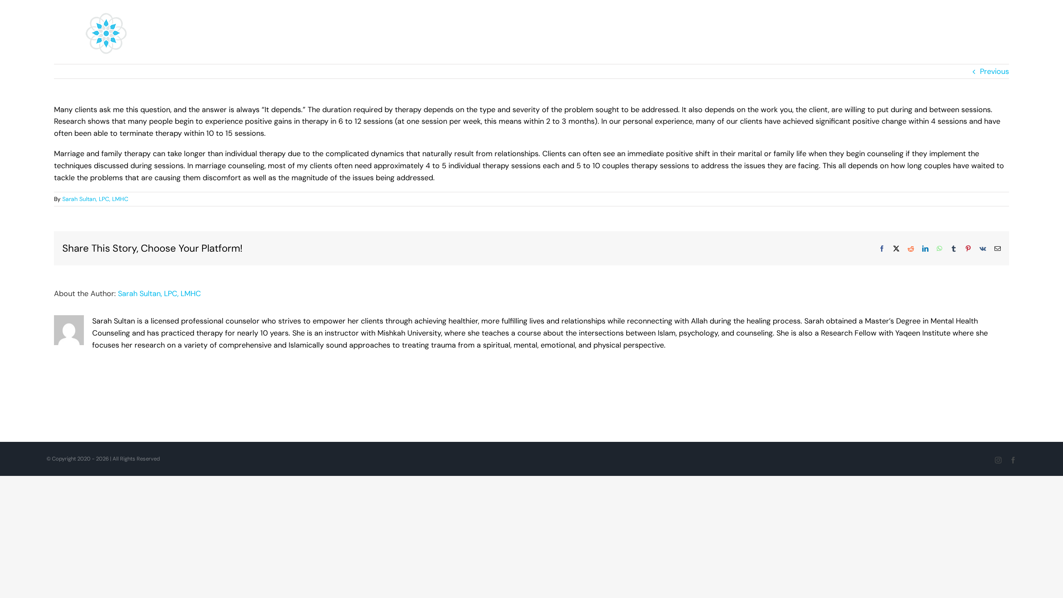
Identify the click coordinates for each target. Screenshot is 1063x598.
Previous (994, 71)
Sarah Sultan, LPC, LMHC (95, 199)
